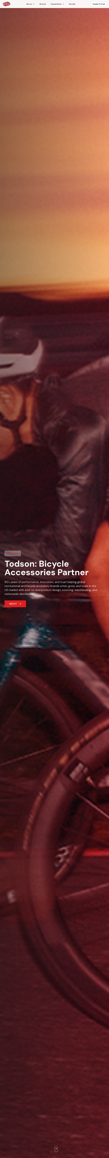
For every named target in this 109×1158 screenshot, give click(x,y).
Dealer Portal (99, 4)
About (29, 4)
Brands (43, 4)
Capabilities (56, 4)
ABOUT (13, 603)
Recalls (72, 4)
